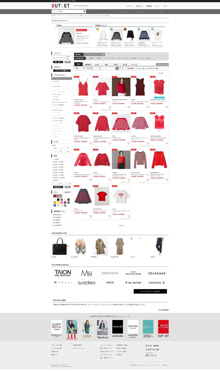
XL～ (61, 151)
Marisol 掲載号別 (57, 225)
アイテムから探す (56, 348)
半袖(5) (99, 58)
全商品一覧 (54, 351)
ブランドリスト (160, 11)
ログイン (129, 6)
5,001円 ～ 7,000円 (58, 172)
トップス (87, 15)
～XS (55, 148)
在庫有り (132, 68)
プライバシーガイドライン (153, 365)
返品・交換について (106, 358)
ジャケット (56, 94)
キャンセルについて (106, 354)
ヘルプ (165, 6)
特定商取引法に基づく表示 (137, 365)
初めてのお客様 (121, 348)
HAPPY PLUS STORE (100, 316)
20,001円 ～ (56, 180)
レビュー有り (141, 68)
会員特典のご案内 (122, 345)
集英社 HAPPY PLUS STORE (59, 365)
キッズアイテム (58, 120)
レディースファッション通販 (75, 15)
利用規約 (165, 365)
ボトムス (56, 81)
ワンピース (56, 86)
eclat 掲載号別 (56, 220)
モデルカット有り (154, 68)
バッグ (55, 99)
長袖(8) (91, 58)
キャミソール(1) (144, 58)
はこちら (81, 6)
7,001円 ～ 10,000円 (58, 175)
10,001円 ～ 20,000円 (59, 177)
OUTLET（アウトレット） (58, 15)
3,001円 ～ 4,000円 (58, 167)
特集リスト (54, 354)
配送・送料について (106, 348)
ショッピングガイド (106, 345)
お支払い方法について (107, 351)
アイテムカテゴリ (142, 11)
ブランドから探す (56, 345)
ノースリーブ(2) (109, 58)
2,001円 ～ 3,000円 (58, 164)
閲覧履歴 (149, 6)
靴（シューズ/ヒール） (59, 102)
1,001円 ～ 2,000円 (58, 162)
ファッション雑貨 (58, 105)
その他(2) (133, 58)
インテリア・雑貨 (58, 118)
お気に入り (139, 6)
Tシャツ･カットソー (95, 54)
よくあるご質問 (121, 351)
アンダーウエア (58, 110)
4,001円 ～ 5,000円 (58, 169)
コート (55, 97)
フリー (68, 151)
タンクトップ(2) (122, 58)
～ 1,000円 (56, 159)
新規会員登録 (77, 345)
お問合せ (119, 354)
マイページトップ (78, 348)
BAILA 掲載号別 (57, 217)
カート (157, 6)
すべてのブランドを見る (150, 291)
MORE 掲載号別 (57, 214)
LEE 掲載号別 (56, 222)
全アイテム (125, 11)
